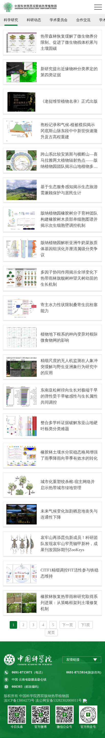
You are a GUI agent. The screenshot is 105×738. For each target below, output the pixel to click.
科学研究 (11, 20)
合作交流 (83, 20)
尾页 (51, 633)
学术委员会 (59, 20)
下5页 (85, 625)
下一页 (67, 625)
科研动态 (34, 20)
